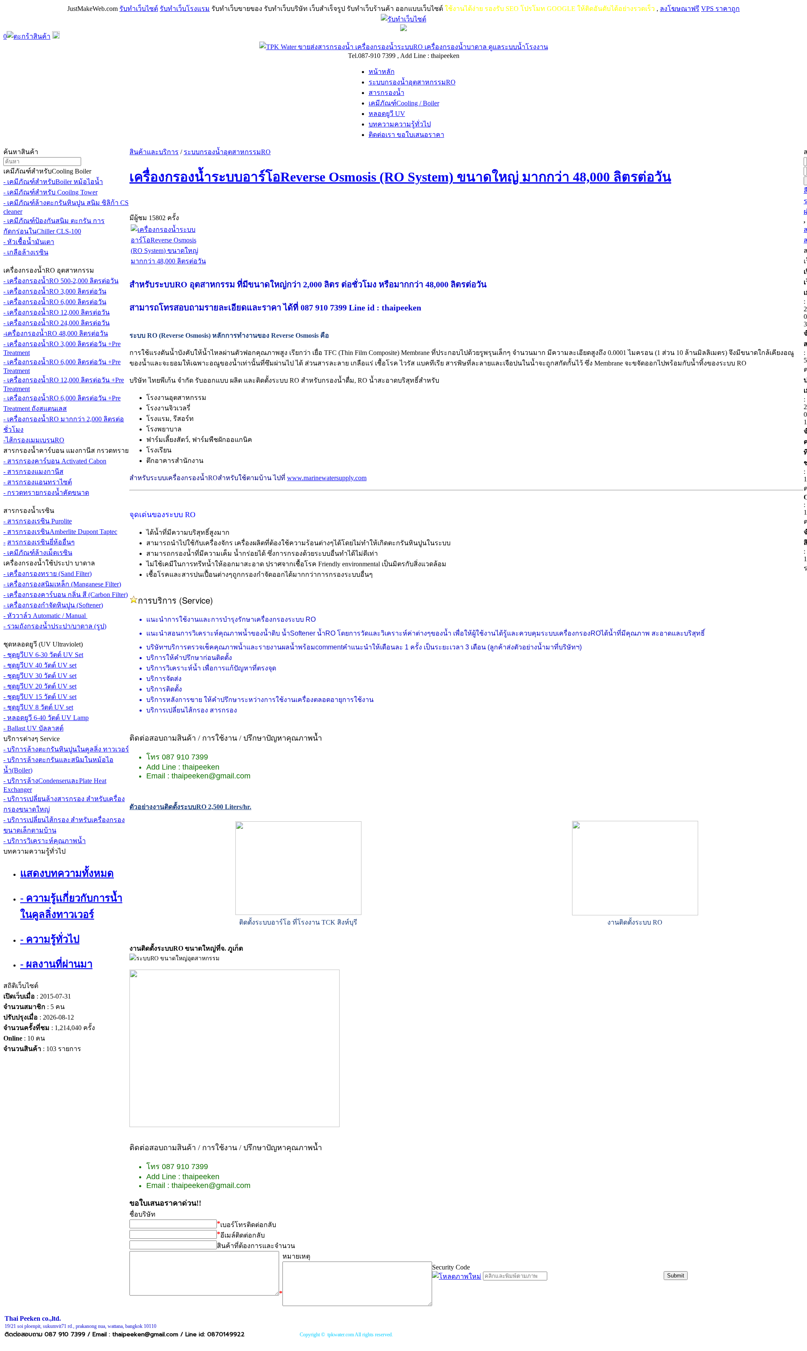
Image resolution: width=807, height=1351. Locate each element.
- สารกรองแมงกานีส (33, 471)
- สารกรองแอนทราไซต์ (37, 482)
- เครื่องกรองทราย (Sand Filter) (47, 573)
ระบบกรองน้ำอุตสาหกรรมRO (227, 151)
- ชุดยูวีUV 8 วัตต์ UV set (38, 707)
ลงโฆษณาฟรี (679, 8)
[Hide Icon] (403, 28)
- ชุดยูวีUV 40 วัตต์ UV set (39, 665)
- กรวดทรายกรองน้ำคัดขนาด (46, 492)
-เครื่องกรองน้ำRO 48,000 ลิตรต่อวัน (55, 333)
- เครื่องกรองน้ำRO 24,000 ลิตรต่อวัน (56, 322)
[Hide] (56, 36)
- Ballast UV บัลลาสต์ (33, 728)
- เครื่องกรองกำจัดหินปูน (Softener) (53, 605)
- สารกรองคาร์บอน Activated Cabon (54, 461)
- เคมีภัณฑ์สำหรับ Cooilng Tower (50, 192)
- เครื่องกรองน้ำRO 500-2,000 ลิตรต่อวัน (61, 280)
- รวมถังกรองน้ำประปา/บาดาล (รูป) (54, 626)
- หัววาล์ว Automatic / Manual (45, 615)
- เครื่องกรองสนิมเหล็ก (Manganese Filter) (62, 584)
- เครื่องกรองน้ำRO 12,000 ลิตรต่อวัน (56, 312)
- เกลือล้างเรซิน (25, 252)
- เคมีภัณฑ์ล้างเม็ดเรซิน (37, 552)
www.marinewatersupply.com (327, 477)
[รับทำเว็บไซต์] (403, 19)
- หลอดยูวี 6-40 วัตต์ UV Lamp (46, 717)
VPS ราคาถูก (720, 8)
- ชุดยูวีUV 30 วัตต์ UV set (39, 675)
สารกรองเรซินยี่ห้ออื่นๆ (41, 542)
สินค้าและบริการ (154, 151)
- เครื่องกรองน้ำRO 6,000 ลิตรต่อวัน (54, 301)
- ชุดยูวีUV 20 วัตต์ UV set (39, 686)
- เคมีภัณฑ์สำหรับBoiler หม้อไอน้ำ (53, 181)
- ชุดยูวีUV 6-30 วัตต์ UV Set (43, 654)
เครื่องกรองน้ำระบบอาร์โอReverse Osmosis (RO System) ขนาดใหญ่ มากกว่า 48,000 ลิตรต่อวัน (400, 176)
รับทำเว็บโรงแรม (185, 8)
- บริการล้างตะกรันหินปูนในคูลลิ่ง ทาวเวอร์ (66, 749)
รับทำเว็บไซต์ (138, 8)
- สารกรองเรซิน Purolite (37, 521)
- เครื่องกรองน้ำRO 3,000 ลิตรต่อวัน (54, 291)
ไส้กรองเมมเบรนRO (34, 440)
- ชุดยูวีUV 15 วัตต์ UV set (39, 696)
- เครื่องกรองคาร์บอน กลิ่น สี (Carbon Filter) (65, 594)
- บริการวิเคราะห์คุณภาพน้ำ (44, 840)
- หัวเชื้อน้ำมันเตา (28, 241)
